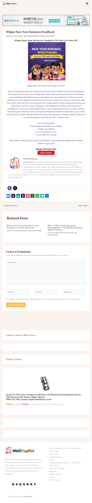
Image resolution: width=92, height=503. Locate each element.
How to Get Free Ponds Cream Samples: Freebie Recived (23, 226)
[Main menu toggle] (87, 3)
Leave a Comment (14, 36)
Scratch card (51, 100)
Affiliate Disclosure (55, 474)
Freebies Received (20, 230)
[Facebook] (9, 188)
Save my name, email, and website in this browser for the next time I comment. (44, 299)
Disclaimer (53, 471)
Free (70, 40)
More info (60, 404)
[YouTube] (27, 484)
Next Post (83, 206)
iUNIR (56, 233)
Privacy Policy (54, 465)
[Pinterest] (24, 484)
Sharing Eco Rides (67, 233)
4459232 (17, 404)
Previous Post (10, 206)
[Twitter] (15, 188)
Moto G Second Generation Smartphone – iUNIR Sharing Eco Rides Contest (65, 227)
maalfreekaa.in (15, 181)
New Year (27, 40)
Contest (46, 91)
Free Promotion (55, 480)
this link (52, 117)
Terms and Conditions (57, 468)
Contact (52, 460)
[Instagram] (20, 484)
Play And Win (54, 454)
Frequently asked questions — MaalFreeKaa (64, 463)
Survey (54, 86)
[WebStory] (35, 484)
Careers (52, 477)
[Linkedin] (31, 484)
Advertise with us (55, 457)
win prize (30, 94)
